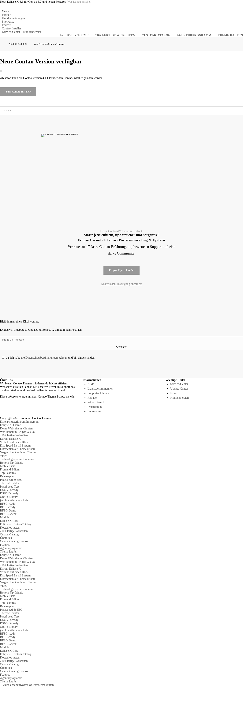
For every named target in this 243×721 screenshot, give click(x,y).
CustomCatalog (9, 534)
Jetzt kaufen (46, 684)
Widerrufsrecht (96, 402)
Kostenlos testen (10, 527)
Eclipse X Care (9, 520)
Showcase (8, 21)
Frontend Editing (10, 469)
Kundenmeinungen (13, 18)
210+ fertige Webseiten (14, 435)
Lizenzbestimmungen (100, 388)
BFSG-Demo (8, 510)
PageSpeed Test (9, 486)
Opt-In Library (9, 496)
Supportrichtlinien (98, 393)
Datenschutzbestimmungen (41, 357)
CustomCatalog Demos (14, 541)
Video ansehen (11, 684)
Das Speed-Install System (15, 445)
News (5, 11)
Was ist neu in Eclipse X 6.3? (17, 431)
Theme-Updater (9, 483)
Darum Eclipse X (10, 438)
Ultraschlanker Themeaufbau (17, 449)
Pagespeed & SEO (11, 479)
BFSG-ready (7, 503)
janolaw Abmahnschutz (14, 500)
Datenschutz (95, 406)
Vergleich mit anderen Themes (18, 452)
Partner (6, 14)
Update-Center (179, 388)
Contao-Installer (11, 28)
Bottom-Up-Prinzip (11, 462)
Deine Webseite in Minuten (16, 428)
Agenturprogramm (11, 548)
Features (5, 544)
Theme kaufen (8, 551)
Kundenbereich (32, 31)
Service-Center (11, 31)
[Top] (1, 688)
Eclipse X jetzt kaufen (121, 270)
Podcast (6, 25)
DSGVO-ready (9, 490)
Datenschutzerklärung (13, 421)
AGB (91, 384)
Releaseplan (7, 476)
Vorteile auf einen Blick (14, 442)
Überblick (6, 537)
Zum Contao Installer (18, 91)
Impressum (94, 411)
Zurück (7, 110)
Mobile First (7, 466)
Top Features (8, 472)
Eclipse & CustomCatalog (15, 524)
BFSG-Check (8, 513)
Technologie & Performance (17, 459)
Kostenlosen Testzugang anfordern (121, 283)
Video (3, 455)
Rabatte (92, 397)
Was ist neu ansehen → (81, 1)
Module (4, 517)
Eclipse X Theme (10, 425)
